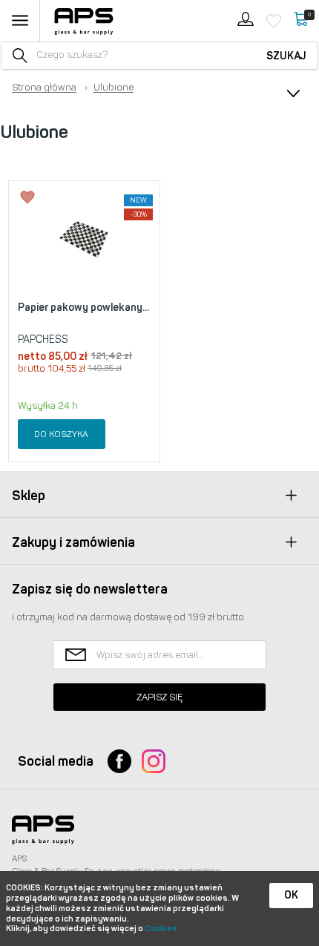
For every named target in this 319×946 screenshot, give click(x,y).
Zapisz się (159, 697)
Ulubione (113, 87)
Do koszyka (61, 434)
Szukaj (286, 56)
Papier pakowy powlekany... (83, 307)
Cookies (161, 928)
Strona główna (44, 87)
